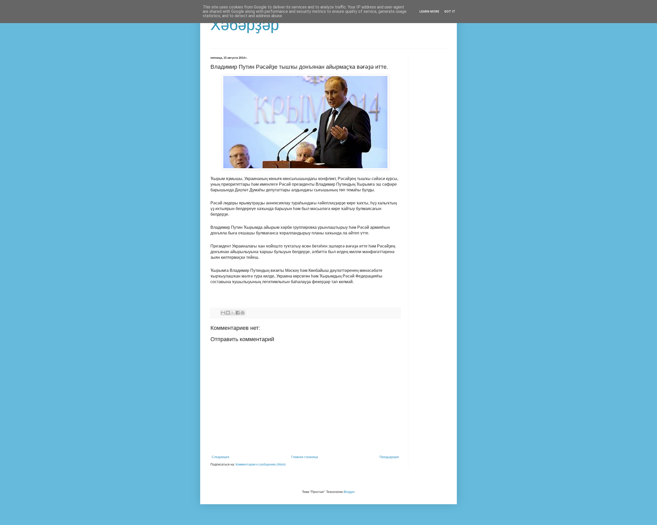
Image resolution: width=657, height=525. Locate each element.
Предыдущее (389, 457)
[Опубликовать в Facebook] (237, 312)
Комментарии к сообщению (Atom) (261, 464)
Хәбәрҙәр (244, 24)
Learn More (429, 11)
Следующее (220, 457)
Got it (449, 11)
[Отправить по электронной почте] (223, 312)
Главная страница (304, 457)
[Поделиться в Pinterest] (242, 312)
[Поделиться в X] (232, 312)
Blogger (349, 492)
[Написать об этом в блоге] (227, 312)
